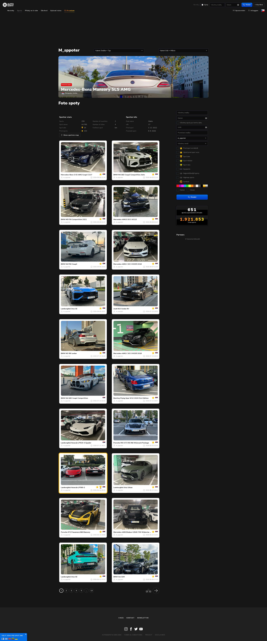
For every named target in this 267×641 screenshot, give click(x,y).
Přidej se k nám (31, 11)
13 (92, 590)
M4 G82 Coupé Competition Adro (131, 175)
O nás (121, 618)
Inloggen (254, 11)
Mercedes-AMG (119, 219)
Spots (19, 11)
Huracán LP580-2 (78, 487)
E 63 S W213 (131, 219)
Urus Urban (128, 487)
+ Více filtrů (259, 5)
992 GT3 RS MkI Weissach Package (134, 443)
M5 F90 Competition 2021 (76, 219)
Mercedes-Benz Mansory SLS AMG (96, 89)
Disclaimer (160, 635)
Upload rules (55, 11)
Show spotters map (71, 135)
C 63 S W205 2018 (134, 264)
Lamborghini (66, 309)
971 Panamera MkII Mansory (79, 532)
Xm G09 (121, 577)
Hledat (248, 5)
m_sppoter (66, 177)
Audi (115, 309)
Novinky (196, 5)
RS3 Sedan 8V (123, 309)
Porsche (116, 443)
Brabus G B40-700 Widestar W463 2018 (142, 532)
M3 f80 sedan (71, 353)
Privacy (148, 635)
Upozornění (240, 11)
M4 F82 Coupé (71, 264)
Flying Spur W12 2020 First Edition (134, 398)
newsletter (143, 618)
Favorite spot (66, 85)
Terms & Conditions (133, 635)
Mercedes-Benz (67, 175)
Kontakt (130, 618)
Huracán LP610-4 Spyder (81, 443)
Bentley (116, 398)
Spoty (206, 5)
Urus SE (74, 309)
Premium (70, 11)
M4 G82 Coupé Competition (77, 398)
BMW (115, 175)
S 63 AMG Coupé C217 (83, 175)
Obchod (44, 11)
